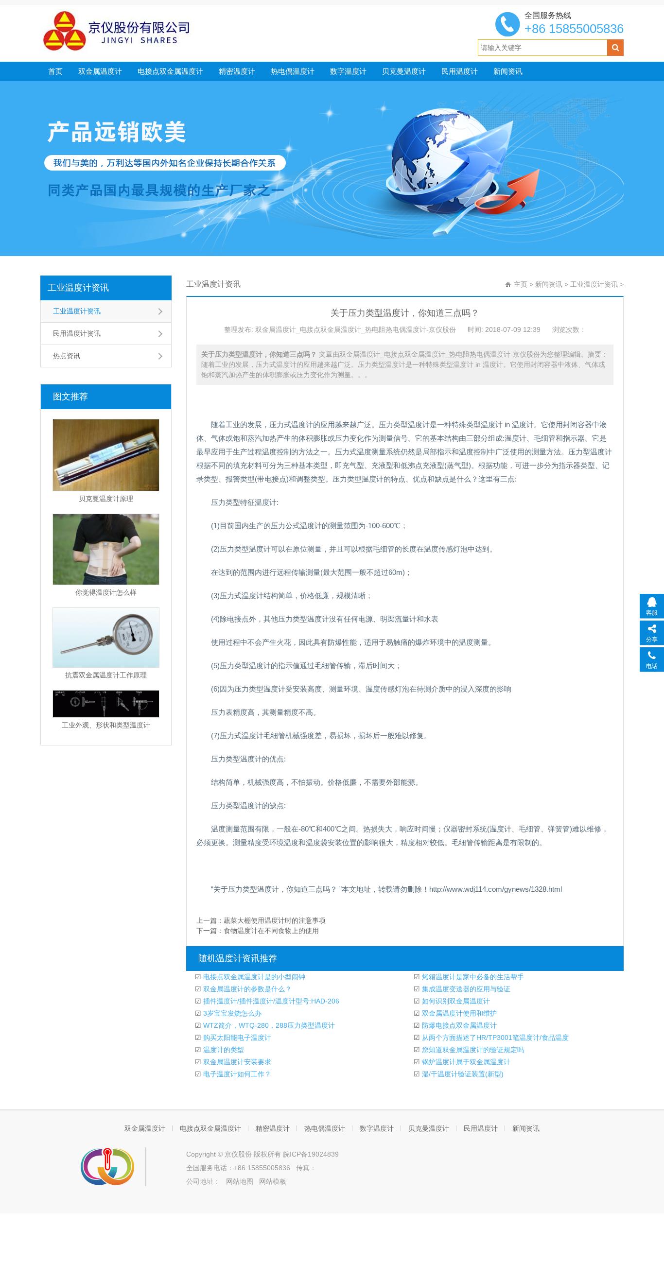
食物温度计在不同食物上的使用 (271, 930)
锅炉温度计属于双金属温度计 (465, 1062)
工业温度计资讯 (78, 288)
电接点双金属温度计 (170, 71)
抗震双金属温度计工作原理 (106, 675)
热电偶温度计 (293, 71)
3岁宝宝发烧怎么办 (231, 1013)
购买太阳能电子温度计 (236, 1037)
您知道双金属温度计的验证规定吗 (472, 1050)
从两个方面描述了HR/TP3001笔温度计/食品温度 (494, 1037)
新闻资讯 (508, 71)
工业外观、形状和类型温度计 (106, 725)
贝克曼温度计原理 (106, 498)
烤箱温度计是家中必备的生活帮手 (472, 977)
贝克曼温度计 (404, 71)
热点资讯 (66, 356)
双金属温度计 (100, 71)
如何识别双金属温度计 (455, 1001)
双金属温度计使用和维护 (458, 1013)
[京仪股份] (138, 31)
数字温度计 (348, 71)
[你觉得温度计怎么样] (105, 549)
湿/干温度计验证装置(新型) (462, 1074)
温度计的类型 (222, 1050)
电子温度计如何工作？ (236, 1074)
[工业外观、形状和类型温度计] (105, 704)
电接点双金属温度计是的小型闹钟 (253, 977)
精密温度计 (237, 71)
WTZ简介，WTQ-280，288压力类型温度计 (268, 1025)
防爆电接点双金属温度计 (458, 1025)
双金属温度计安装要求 (236, 1062)
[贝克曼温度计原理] (105, 455)
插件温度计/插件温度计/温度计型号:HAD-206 (270, 1001)
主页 (520, 284)
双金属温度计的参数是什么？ (246, 989)
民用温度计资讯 (77, 333)
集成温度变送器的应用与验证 (465, 989)
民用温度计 (459, 71)
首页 (55, 71)
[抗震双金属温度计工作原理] (105, 637)
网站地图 (239, 1181)
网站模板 (272, 1181)
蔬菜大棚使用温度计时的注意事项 (275, 920)
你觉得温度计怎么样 (106, 592)
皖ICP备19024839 (311, 1154)
